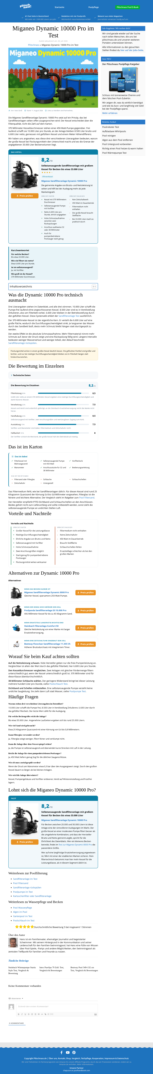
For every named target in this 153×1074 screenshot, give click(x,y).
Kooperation (98, 1058)
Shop (68, 1058)
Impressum (109, 1058)
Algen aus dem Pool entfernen (117, 139)
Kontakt (61, 1058)
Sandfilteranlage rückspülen (22, 343)
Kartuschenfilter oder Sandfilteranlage (32, 896)
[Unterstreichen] (25, 1014)
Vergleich (76, 1058)
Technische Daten (22, 375)
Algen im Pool (20, 911)
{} (48, 1014)
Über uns (53, 1058)
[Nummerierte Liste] (32, 1014)
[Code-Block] (42, 1014)
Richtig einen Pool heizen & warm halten (122, 148)
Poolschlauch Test (58, 683)
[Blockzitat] (38, 1014)
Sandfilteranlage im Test (25, 878)
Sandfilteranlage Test (69, 315)
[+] (52, 1014)
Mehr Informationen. (85, 1064)
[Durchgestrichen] (28, 1014)
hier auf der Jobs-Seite (131, 50)
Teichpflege (86, 1058)
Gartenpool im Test (22, 916)
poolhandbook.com (82, 1070)
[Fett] (18, 1014)
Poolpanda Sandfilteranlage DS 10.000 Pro (45, 610)
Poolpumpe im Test (23, 891)
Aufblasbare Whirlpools (114, 131)
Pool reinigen (109, 135)
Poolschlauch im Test (23, 920)
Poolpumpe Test (77, 691)
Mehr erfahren (109, 113)
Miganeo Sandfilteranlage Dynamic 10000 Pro (64, 181)
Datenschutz (123, 1058)
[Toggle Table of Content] (92, 287)
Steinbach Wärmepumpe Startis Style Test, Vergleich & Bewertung (22, 970)
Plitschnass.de (40, 1058)
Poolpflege (93, 7)
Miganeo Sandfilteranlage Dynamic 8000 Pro (46, 592)
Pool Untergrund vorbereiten (116, 144)
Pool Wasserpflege (22, 907)
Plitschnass (33, 44)
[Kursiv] (22, 1014)
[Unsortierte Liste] (35, 1014)
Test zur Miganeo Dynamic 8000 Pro (75, 844)
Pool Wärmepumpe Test (114, 152)
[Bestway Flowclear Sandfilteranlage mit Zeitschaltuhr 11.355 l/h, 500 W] (16, 644)
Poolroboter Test (110, 127)
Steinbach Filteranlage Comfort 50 (41, 626)
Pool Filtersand (86, 497)
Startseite (59, 7)
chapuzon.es (68, 1070)
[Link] (45, 1014)
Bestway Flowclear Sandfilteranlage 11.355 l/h (47, 643)
